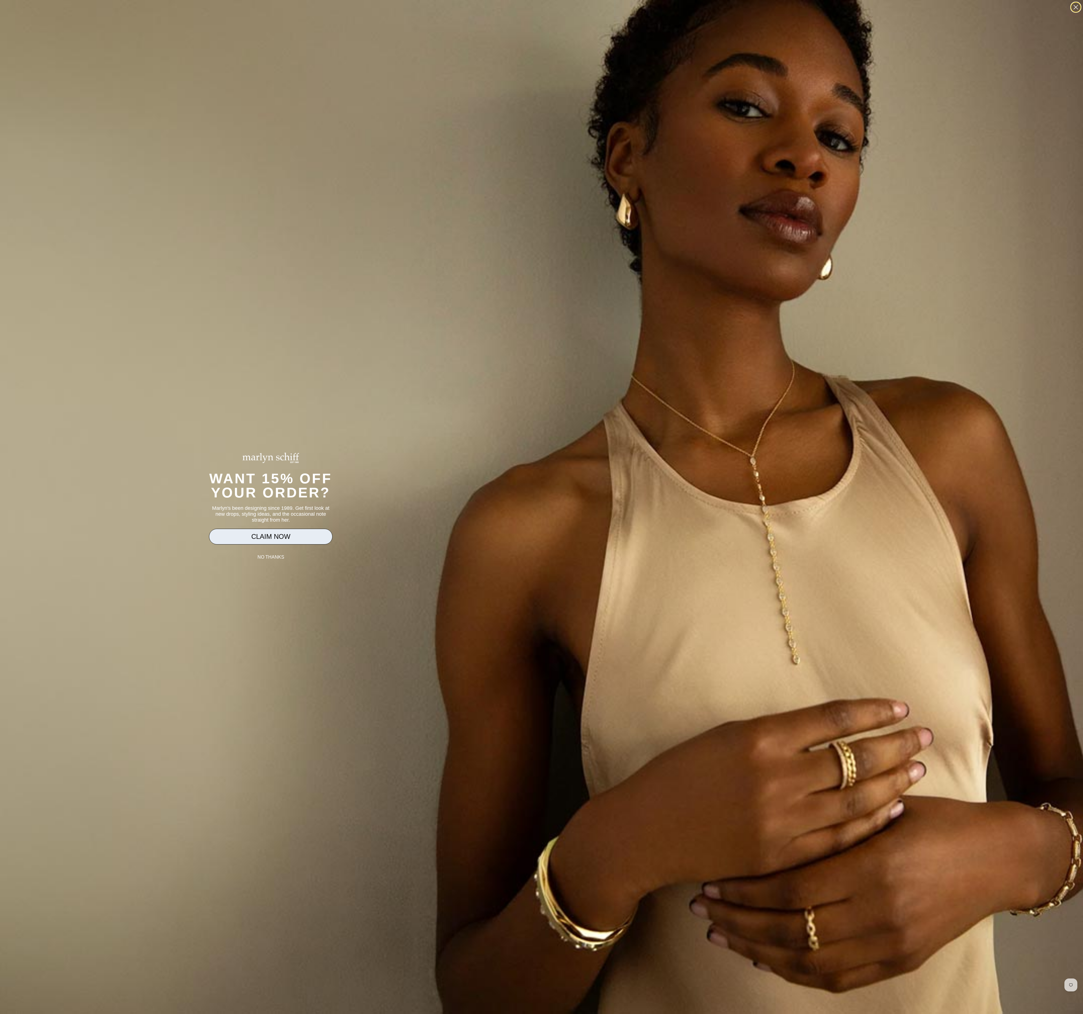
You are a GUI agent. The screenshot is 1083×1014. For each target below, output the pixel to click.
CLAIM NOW (270, 536)
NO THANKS (270, 557)
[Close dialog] (1076, 7)
